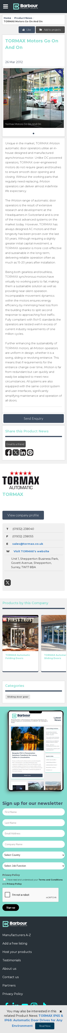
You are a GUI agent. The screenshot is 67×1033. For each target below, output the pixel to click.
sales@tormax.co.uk (27, 544)
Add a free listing (14, 943)
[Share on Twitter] (15, 452)
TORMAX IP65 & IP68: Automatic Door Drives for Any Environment (33, 1021)
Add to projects (52, 29)
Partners (8, 985)
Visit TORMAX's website (31, 551)
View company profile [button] (23, 515)
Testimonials (11, 960)
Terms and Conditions (51, 880)
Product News (23, 18)
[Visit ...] (20, 633)
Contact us (10, 977)
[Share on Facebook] (8, 452)
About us (9, 968)
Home (7, 18)
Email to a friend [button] (15, 444)
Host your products (17, 952)
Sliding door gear (17, 696)
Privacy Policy (11, 875)
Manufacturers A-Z (16, 935)
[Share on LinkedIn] (23, 452)
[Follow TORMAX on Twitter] (7, 582)
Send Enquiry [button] (33, 418)
